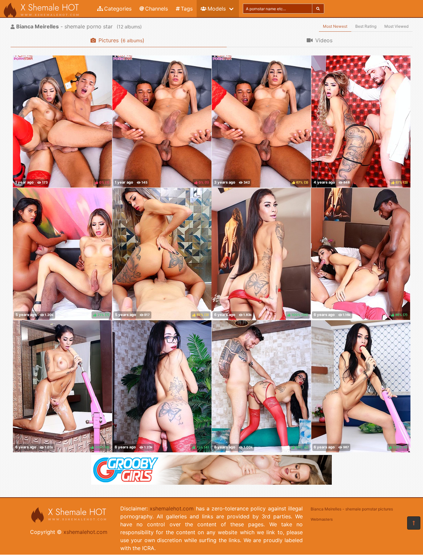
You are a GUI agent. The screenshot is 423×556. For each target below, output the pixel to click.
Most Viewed (396, 26)
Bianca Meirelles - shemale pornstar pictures (352, 508)
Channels (156, 8)
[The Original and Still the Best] (211, 482)
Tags (187, 8)
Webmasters (322, 519)
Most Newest (335, 26)
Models (217, 8)
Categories (118, 8)
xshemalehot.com (85, 532)
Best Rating (365, 26)
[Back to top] (413, 523)
